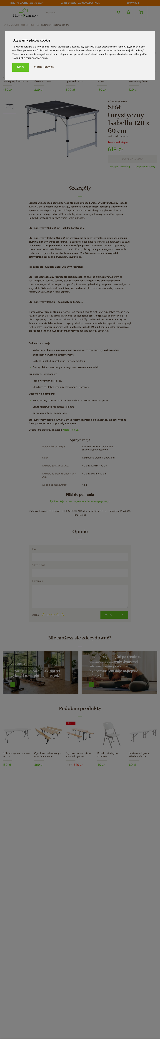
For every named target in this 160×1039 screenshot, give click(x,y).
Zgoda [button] (20, 67)
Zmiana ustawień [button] (44, 67)
